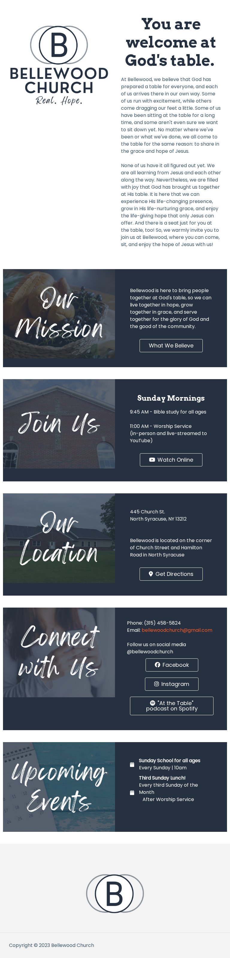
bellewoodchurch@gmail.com (177, 630)
